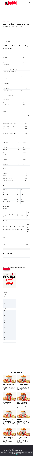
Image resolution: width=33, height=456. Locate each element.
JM (4, 322)
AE (4, 310)
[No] (31, 453)
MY (4, 325)
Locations (5, 298)
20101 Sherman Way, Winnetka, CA (9, 420)
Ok (16, 454)
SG (4, 334)
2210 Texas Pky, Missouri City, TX (22, 420)
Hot (4, 296)
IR (4, 303)
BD (4, 313)
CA (4, 301)
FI (4, 317)
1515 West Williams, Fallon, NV (22, 385)
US (4, 337)
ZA (4, 306)
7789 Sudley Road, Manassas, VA (8, 438)
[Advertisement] (16, 14)
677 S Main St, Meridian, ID (7, 402)
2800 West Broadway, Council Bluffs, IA (9, 385)
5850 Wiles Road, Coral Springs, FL (22, 402)
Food (5, 294)
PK (4, 330)
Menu (5, 308)
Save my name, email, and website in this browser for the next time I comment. (15, 267)
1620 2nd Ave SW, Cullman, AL (22, 438)
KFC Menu (7, 447)
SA (4, 332)
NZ (4, 327)
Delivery (5, 292)
